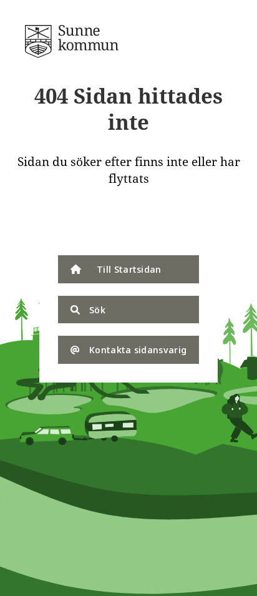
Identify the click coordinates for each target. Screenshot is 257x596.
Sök (97, 309)
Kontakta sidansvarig (138, 349)
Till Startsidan (129, 269)
